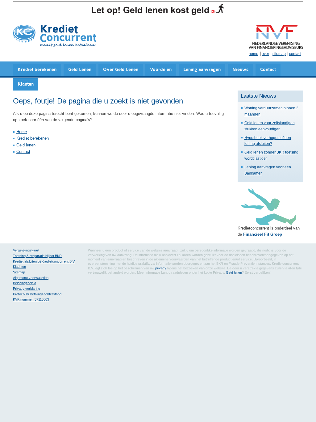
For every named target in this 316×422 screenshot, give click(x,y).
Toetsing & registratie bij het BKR (37, 256)
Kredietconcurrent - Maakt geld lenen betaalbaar (54, 36)
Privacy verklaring (26, 288)
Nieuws (240, 69)
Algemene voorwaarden (30, 278)
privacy (160, 268)
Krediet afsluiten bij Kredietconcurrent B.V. (44, 261)
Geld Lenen (79, 69)
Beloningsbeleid (24, 283)
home (253, 54)
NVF (276, 37)
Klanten (26, 84)
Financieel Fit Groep (262, 234)
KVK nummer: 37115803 (31, 299)
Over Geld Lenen (120, 69)
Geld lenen (25, 145)
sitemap (279, 54)
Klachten (19, 266)
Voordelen (161, 69)
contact (295, 54)
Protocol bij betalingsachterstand (37, 294)
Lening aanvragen (202, 69)
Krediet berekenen (37, 69)
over (265, 54)
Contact (268, 69)
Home (21, 131)
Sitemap (19, 272)
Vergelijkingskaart (26, 250)
